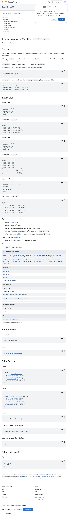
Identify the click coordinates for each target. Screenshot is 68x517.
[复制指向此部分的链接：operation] (11, 335)
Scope (12, 222)
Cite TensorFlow (39, 499)
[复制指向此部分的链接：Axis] (6, 457)
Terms (3, 505)
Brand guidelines (39, 497)
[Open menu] (2, 2)
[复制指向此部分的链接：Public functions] (18, 361)
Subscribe (28, 509)
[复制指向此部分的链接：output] (8, 347)
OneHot (5, 255)
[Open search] (49, 2)
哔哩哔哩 (4, 497)
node (4, 288)
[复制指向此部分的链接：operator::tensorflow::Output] (26, 438)
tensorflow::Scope (19, 255)
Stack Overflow (39, 494)
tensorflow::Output (10, 280)
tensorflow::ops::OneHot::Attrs (10, 319)
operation (6, 271)
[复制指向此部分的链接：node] (7, 413)
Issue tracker (38, 489)
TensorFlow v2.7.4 (9, 7)
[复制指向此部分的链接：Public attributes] (18, 330)
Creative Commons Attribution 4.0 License (47, 474)
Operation (6, 274)
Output (8, 247)
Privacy (9, 505)
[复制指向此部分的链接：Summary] (12, 49)
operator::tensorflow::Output (12, 299)
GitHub (3, 491)
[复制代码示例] (64, 71)
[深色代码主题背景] (62, 71)
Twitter (4, 494)
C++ (25, 13)
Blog (3, 489)
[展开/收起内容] (9, 17)
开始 (61, 19)
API (10, 13)
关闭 (54, 19)
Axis (4, 308)
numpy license (41, 478)
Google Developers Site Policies (44, 476)
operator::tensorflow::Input (12, 294)
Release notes (38, 491)
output (5, 277)
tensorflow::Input (39, 255)
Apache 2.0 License (22, 476)
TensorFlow (5, 13)
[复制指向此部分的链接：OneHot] (9, 366)
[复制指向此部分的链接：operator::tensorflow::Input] (24, 426)
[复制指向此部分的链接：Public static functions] (23, 452)
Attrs (18, 237)
